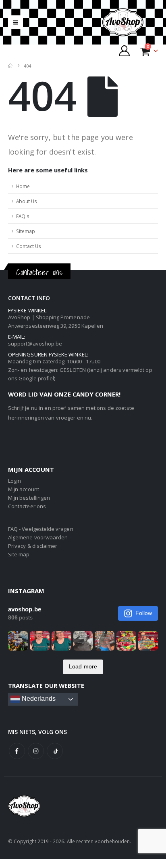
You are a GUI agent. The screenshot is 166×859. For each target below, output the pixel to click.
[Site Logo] (130, 22)
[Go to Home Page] (10, 66)
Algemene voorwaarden (38, 537)
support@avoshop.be (35, 343)
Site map (19, 554)
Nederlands (38, 698)
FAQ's (22, 216)
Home (23, 186)
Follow (143, 613)
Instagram (36, 751)
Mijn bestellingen (29, 497)
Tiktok (55, 751)
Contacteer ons (27, 506)
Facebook (17, 751)
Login (14, 480)
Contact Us (28, 246)
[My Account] (124, 50)
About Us (26, 201)
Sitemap (25, 231)
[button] (15, 22)
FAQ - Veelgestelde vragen (40, 528)
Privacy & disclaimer (32, 545)
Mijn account (23, 489)
